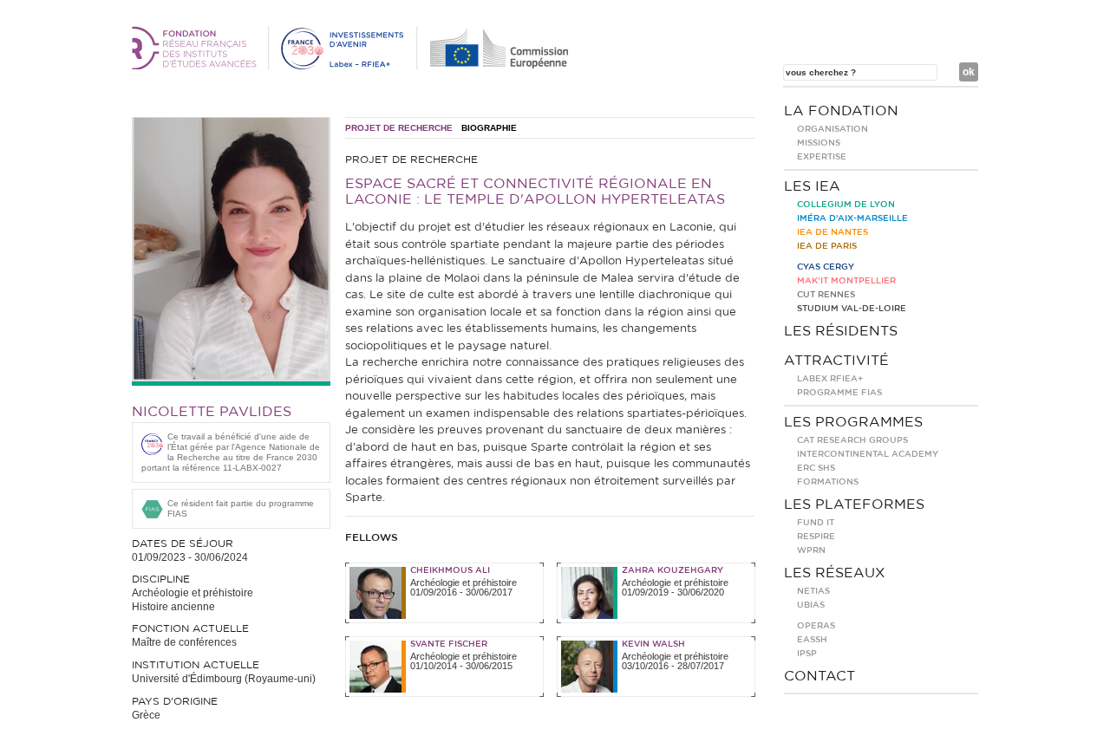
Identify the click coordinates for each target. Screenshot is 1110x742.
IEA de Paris (827, 246)
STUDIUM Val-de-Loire (851, 308)
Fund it (815, 522)
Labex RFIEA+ (830, 378)
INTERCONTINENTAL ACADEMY (867, 454)
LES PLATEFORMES (854, 504)
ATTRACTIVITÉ (836, 361)
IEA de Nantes (832, 232)
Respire (816, 536)
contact (819, 676)
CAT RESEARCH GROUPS (852, 440)
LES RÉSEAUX (834, 573)
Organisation (832, 129)
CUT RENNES (826, 294)
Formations (828, 482)
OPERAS (816, 626)
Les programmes (853, 422)
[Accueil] (353, 66)
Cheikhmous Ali (450, 570)
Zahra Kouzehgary (672, 570)
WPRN (811, 550)
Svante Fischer (448, 644)
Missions (818, 143)
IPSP (807, 653)
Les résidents (841, 331)
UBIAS (811, 605)
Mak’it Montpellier (846, 281)
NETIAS (813, 591)
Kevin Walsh (653, 644)
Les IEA (812, 186)
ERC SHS (816, 468)
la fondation (841, 111)
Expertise (821, 157)
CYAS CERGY (825, 267)
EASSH (812, 639)
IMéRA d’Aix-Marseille (852, 218)
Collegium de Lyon (846, 204)
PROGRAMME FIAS (839, 392)
